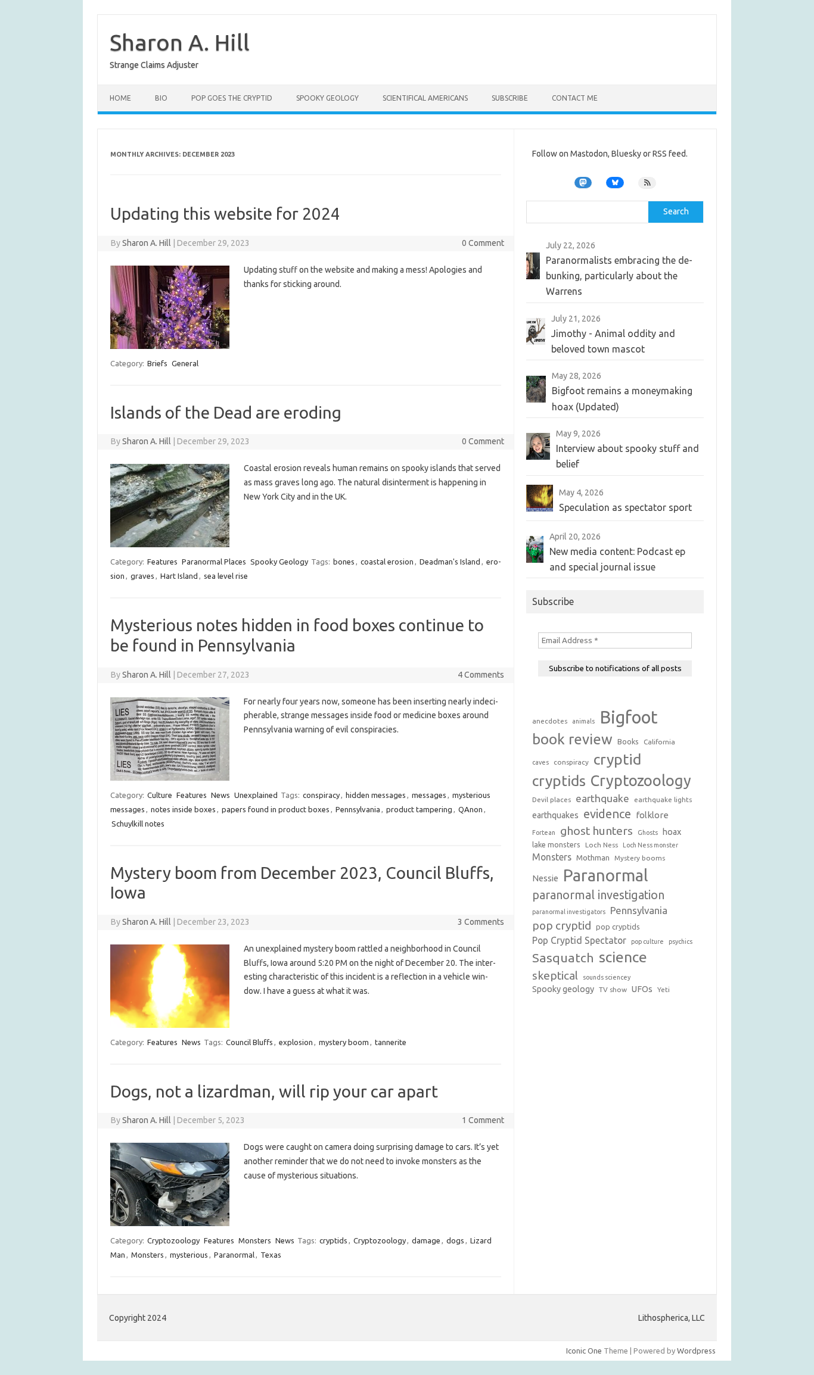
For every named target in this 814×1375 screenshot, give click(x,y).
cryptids (333, 1240)
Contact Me (575, 98)
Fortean (543, 832)
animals (583, 721)
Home (120, 98)
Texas (270, 1255)
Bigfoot (628, 717)
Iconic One (584, 1350)
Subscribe (510, 98)
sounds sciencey (606, 977)
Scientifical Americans (425, 98)
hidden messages (376, 795)
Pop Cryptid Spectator (579, 940)
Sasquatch (563, 957)
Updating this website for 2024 (225, 213)
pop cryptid (561, 925)
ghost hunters (596, 830)
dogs (455, 1240)
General (185, 363)
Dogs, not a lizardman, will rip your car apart (274, 1091)
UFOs (642, 989)
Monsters (254, 1240)
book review (572, 739)
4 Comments (481, 674)
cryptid (617, 759)
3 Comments (481, 922)
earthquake (602, 798)
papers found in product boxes (276, 809)
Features (162, 561)
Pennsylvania (357, 809)
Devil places (551, 799)
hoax (672, 832)
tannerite (390, 1042)
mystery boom (344, 1042)
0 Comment (483, 243)
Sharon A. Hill (180, 42)
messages (429, 795)
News (220, 795)
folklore (652, 815)
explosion (296, 1042)
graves (142, 576)
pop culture (647, 941)
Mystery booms (639, 858)
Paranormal (234, 1255)
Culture (159, 795)
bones (344, 561)
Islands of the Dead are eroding (225, 412)
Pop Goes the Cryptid (231, 98)
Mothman (593, 857)
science (623, 957)
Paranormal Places (214, 561)
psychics (680, 941)
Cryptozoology (173, 1240)
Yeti (663, 989)
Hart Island (179, 576)
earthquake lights (663, 799)
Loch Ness (601, 845)
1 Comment (483, 1120)
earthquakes (555, 815)
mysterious (189, 1255)
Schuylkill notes (137, 823)
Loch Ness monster (650, 845)
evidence (607, 814)
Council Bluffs (249, 1042)
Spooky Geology (327, 98)
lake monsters (556, 844)
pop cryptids (618, 926)
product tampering (419, 809)
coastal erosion (387, 561)
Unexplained (256, 795)
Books (628, 741)
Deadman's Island (450, 561)
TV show (613, 989)
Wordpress (696, 1350)
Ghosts (648, 832)
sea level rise (226, 576)
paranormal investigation (598, 895)
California (659, 742)
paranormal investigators (568, 911)
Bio (161, 98)
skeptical (555, 975)
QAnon (470, 809)
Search (676, 211)
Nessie (545, 878)
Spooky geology (563, 989)
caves (540, 762)
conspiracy (321, 795)
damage (426, 1240)
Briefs (157, 363)
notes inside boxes (183, 809)
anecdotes (549, 721)
